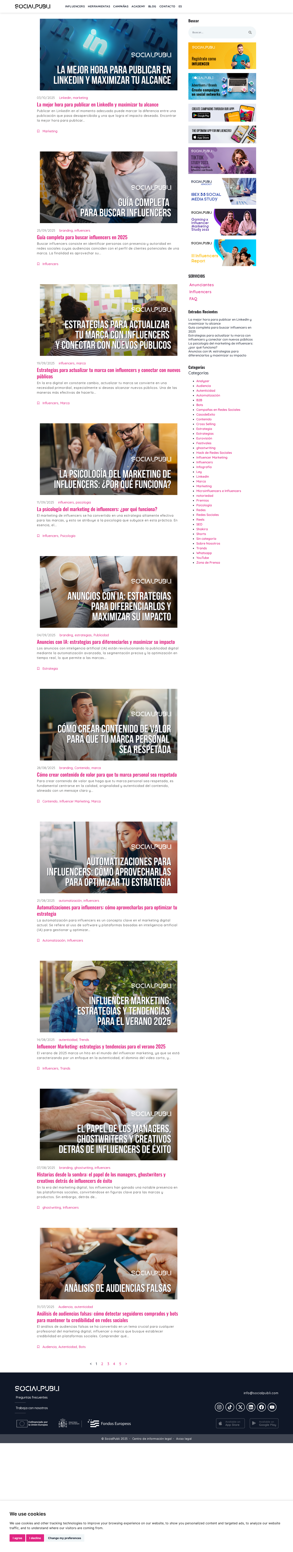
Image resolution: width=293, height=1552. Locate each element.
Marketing (49, 131)
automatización (70, 901)
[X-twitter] (240, 1407)
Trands (65, 1068)
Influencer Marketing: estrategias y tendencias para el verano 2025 (101, 1046)
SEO (199, 524)
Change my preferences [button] (64, 1538)
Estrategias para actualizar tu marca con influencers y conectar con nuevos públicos (108, 373)
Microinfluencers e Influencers (218, 491)
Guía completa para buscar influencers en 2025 (82, 237)
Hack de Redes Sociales (214, 453)
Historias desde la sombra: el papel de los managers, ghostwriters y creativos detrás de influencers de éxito (101, 1177)
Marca (65, 403)
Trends (84, 1040)
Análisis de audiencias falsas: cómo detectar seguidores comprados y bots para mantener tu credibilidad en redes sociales (107, 1317)
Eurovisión (204, 438)
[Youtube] (272, 1407)
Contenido (82, 768)
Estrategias (205, 433)
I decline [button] (35, 1538)
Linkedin (65, 98)
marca (81, 363)
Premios (202, 500)
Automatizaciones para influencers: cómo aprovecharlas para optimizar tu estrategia (107, 910)
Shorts (201, 534)
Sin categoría (206, 539)
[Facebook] (261, 1407)
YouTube (202, 558)
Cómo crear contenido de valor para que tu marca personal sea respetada (107, 774)
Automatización (53, 940)
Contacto (167, 6)
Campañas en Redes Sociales (218, 410)
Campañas (120, 6)
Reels (200, 519)
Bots (82, 1347)
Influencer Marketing (74, 801)
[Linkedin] (251, 1407)
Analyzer (202, 381)
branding (66, 230)
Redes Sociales (207, 515)
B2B (199, 400)
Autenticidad (67, 1347)
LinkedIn (202, 476)
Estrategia (50, 669)
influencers (82, 230)
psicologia (83, 502)
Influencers (50, 264)
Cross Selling (205, 424)
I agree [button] (17, 1538)
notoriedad (204, 496)
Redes (201, 510)
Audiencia (65, 1307)
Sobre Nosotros (208, 543)
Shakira (202, 529)
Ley (199, 472)
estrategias (83, 635)
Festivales (203, 443)
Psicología (67, 536)
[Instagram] (219, 1407)
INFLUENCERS (75, 6)
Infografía (204, 467)
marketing (80, 98)
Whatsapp (204, 553)
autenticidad (68, 1040)
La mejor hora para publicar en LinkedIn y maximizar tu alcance (97, 104)
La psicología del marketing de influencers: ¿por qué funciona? (97, 508)
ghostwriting (83, 1168)
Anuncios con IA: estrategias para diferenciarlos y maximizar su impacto (106, 641)
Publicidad (101, 635)
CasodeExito (205, 414)
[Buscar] (250, 32)
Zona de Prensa (208, 562)
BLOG (152, 6)
